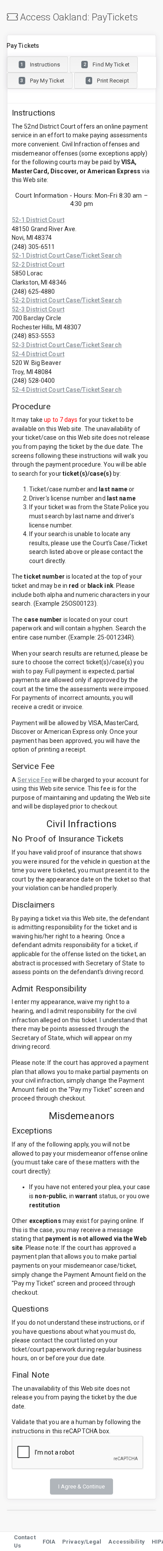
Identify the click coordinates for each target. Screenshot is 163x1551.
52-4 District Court (38, 354)
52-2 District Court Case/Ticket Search (67, 300)
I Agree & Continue (81, 1486)
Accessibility (126, 1541)
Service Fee (34, 779)
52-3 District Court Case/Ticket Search (67, 344)
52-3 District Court (38, 309)
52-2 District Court (38, 264)
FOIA (49, 1541)
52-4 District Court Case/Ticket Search (67, 389)
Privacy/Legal (81, 1541)
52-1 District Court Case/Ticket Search (67, 255)
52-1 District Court (38, 219)
